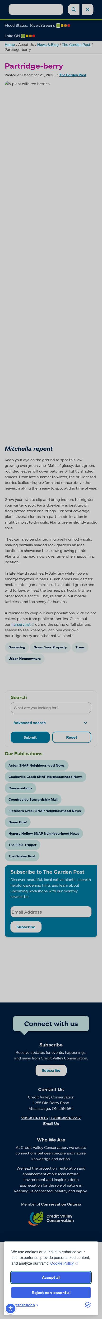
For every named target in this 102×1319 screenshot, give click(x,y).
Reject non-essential (51, 1292)
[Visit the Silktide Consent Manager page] (88, 1305)
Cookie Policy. (62, 1263)
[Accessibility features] (10, 1308)
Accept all (51, 1277)
